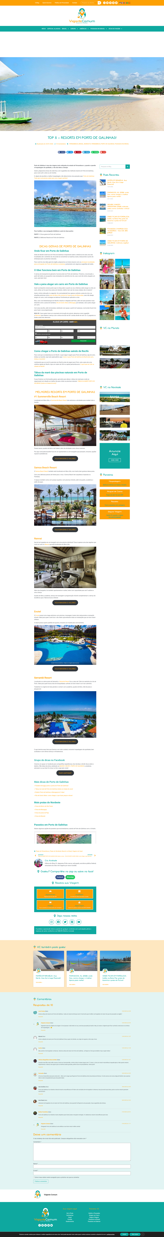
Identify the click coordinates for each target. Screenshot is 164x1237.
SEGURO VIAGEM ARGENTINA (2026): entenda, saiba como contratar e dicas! (118, 206)
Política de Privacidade (62, 3)
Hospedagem (79, 894)
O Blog (37, 3)
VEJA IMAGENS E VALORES (65, 459)
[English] (120, 3)
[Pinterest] (113, 3)
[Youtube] (116, 3)
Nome (35, 1163)
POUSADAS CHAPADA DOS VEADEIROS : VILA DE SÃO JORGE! (117, 231)
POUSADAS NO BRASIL (97, 29)
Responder (40, 1016)
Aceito (124, 1234)
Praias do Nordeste (55, 851)
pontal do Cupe (65, 295)
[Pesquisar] (99, 2)
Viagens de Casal (77, 851)
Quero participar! (65, 773)
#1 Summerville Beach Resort (50, 396)
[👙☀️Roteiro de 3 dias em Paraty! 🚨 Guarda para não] (107, 312)
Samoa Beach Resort (45, 467)
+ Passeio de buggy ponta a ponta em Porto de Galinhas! (51, 785)
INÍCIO (44, 29)
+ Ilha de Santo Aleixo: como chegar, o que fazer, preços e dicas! (53, 795)
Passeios (50, 906)
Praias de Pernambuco (42, 851)
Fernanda (41, 1073)
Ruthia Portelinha (43, 1112)
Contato (74, 3)
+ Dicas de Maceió (39, 816)
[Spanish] (129, 3)
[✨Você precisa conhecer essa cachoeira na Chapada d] (122, 281)
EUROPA (73, 29)
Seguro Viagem (79, 906)
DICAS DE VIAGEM (114, 29)
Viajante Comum (45, 1023)
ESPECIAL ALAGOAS (53, 29)
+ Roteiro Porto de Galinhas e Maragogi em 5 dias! (49, 792)
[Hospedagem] (79, 891)
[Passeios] (50, 902)
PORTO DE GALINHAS (107, 144)
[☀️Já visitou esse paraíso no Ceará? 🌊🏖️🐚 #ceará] (107, 281)
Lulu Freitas (41, 1011)
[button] (62, 152)
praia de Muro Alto (55, 295)
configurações (110, 1234)
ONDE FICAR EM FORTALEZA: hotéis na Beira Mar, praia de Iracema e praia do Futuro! (118, 218)
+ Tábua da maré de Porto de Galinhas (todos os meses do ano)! (53, 789)
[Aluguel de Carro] (50, 891)
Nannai (38, 538)
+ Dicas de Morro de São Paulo (43, 806)
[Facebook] (107, 3)
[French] (123, 3)
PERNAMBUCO (95, 144)
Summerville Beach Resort (59, 400)
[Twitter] (110, 3)
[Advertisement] (82, 44)
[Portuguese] (127, 3)
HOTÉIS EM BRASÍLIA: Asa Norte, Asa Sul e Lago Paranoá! (117, 182)
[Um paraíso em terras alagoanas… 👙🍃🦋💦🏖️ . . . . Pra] (122, 312)
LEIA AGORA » (39, 982)
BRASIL (64, 29)
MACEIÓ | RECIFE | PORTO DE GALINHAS (72, 766)
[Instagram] (104, 3)
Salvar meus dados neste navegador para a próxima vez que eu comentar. (57, 1177)
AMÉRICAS (83, 29)
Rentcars (38, 315)
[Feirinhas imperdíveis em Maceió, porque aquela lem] (107, 266)
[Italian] (125, 3)
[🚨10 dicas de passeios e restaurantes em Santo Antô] (122, 297)
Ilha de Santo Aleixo (62, 303)
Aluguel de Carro (50, 894)
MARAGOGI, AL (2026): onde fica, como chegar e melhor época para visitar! (118, 194)
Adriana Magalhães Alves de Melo (47, 1059)
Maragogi (73, 303)
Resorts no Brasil (67, 851)
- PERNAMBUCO (73, 144)
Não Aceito (135, 1234)
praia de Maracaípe (77, 295)
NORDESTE (87, 144)
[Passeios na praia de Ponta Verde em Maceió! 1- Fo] (122, 266)
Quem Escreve (47, 3)
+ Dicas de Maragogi (40, 809)
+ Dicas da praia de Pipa (41, 813)
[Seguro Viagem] (79, 902)
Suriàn (40, 1048)
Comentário (37, 1142)
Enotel (37, 611)
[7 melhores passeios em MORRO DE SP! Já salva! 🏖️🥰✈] (107, 297)
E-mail (35, 1170)
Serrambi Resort (43, 677)
